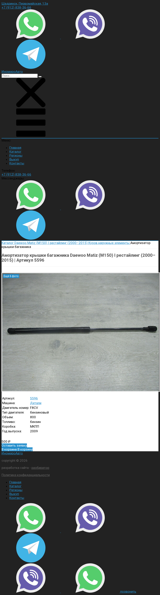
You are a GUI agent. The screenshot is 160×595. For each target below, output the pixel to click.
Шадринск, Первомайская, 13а (25, 3)
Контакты (16, 163)
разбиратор (40, 468)
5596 (34, 398)
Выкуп (14, 159)
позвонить (128, 591)
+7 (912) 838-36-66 (16, 7)
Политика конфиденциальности (26, 475)
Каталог (15, 151)
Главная (15, 148)
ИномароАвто (12, 453)
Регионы (15, 155)
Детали (35, 403)
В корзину (17, 449)
